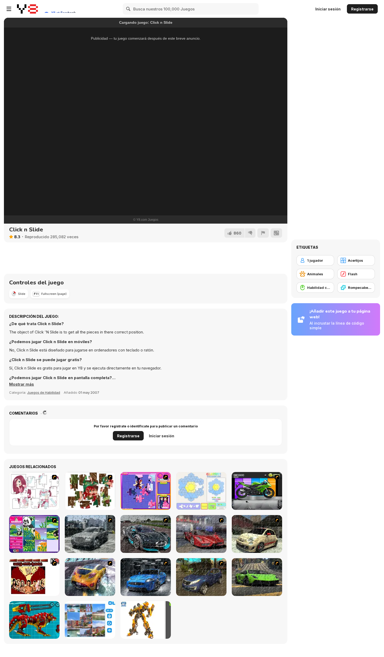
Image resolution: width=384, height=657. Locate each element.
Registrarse (362, 9)
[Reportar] (263, 233)
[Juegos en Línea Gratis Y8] (27, 9)
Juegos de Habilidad (43, 392)
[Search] (128, 9)
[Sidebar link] (9, 9)
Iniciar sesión (328, 9)
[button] (21, 384)
